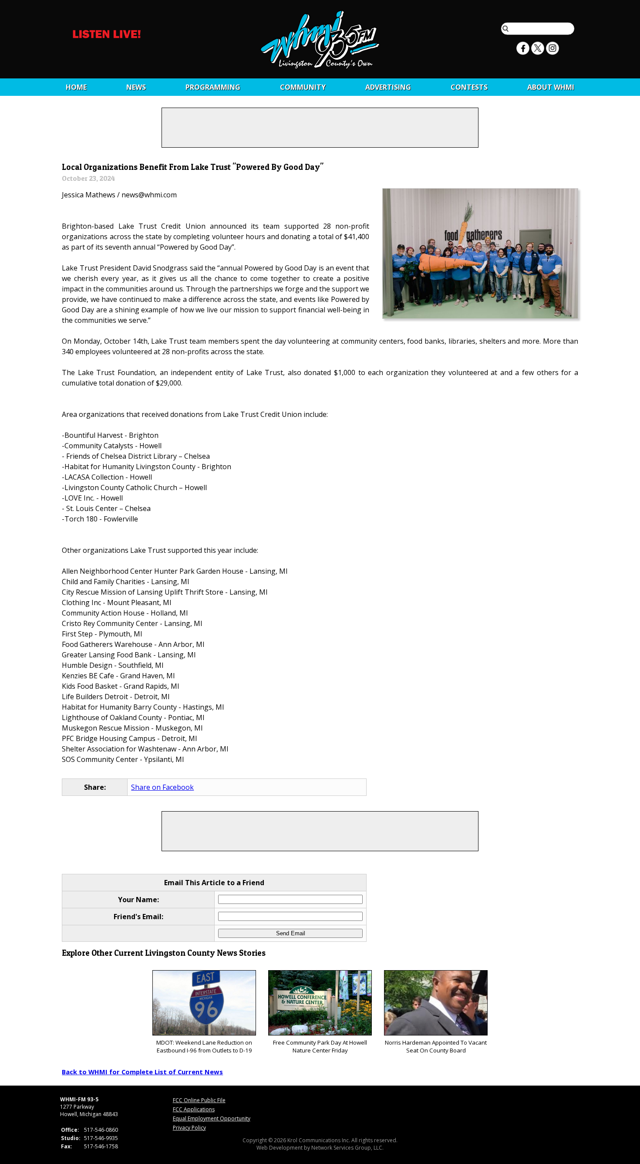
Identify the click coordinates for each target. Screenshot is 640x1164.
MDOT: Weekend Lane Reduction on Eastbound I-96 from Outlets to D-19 (204, 1046)
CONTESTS (469, 87)
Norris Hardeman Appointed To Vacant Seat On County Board (436, 1046)
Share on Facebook (162, 787)
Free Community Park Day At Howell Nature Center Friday (320, 1046)
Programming (212, 87)
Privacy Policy (189, 1127)
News (136, 87)
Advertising (388, 87)
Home (76, 87)
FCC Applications (194, 1109)
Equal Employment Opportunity (211, 1118)
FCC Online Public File (199, 1100)
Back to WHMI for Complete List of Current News (142, 1071)
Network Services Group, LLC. (347, 1147)
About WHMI (550, 87)
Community (303, 87)
